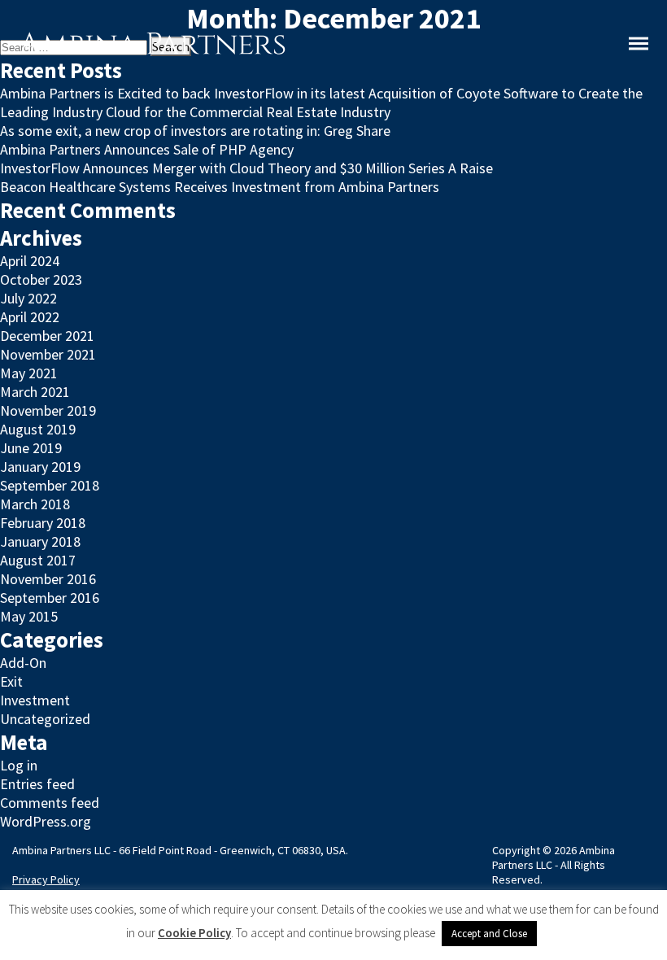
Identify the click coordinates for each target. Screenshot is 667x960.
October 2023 (41, 279)
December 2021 (47, 335)
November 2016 (48, 578)
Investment (35, 700)
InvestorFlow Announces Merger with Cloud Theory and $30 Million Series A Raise (246, 168)
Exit (11, 681)
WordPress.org (45, 821)
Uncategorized (45, 718)
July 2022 (28, 298)
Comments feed (49, 802)
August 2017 (38, 560)
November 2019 (48, 410)
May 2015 (29, 616)
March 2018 (35, 504)
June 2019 (31, 448)
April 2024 (29, 260)
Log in (18, 765)
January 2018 (40, 541)
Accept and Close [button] (489, 933)
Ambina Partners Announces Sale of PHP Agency (147, 149)
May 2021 (29, 373)
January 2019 (40, 466)
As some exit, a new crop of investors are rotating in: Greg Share (195, 130)
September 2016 (49, 597)
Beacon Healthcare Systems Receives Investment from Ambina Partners (219, 186)
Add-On (23, 662)
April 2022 (29, 317)
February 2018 (42, 522)
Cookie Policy (194, 932)
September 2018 (49, 485)
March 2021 (35, 391)
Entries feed (37, 784)
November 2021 (48, 354)
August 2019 (38, 429)
